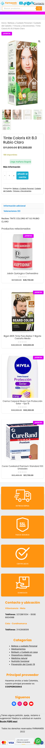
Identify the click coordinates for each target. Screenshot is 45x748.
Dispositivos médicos (21, 655)
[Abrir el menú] (21, 3)
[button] (39, 41)
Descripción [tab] (10, 200)
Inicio (3, 23)
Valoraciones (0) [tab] (12, 211)
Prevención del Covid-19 (23, 664)
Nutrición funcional (20, 661)
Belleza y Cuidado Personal (20, 23)
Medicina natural (19, 658)
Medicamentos (18, 649)
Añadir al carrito (22, 175)
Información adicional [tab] (15, 206)
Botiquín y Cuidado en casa (24, 652)
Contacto (39, 3)
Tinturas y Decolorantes (23, 26)
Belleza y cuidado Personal (24, 646)
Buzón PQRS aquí (8, 721)
